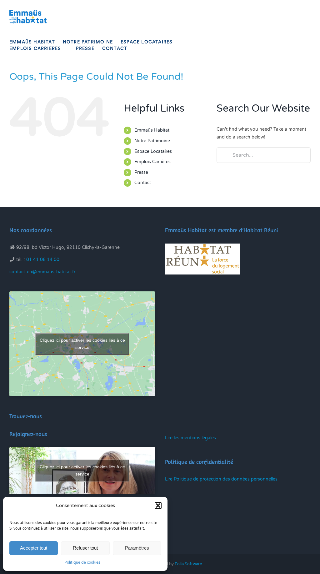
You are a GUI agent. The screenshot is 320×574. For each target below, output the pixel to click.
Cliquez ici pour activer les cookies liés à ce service (82, 344)
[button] (158, 505)
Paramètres (137, 548)
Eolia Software (188, 563)
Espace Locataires (153, 151)
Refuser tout (85, 548)
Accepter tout (33, 548)
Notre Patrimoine (152, 141)
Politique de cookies (82, 562)
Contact (142, 182)
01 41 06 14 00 (42, 259)
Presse (141, 172)
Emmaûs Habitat (151, 130)
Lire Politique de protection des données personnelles (221, 479)
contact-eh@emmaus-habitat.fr (42, 271)
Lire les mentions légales (190, 438)
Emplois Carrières (152, 161)
